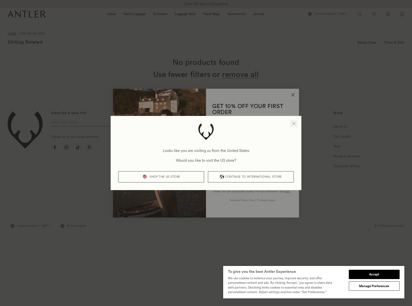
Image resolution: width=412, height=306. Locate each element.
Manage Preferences (374, 286)
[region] (313, 281)
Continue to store (253, 177)
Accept (374, 274)
